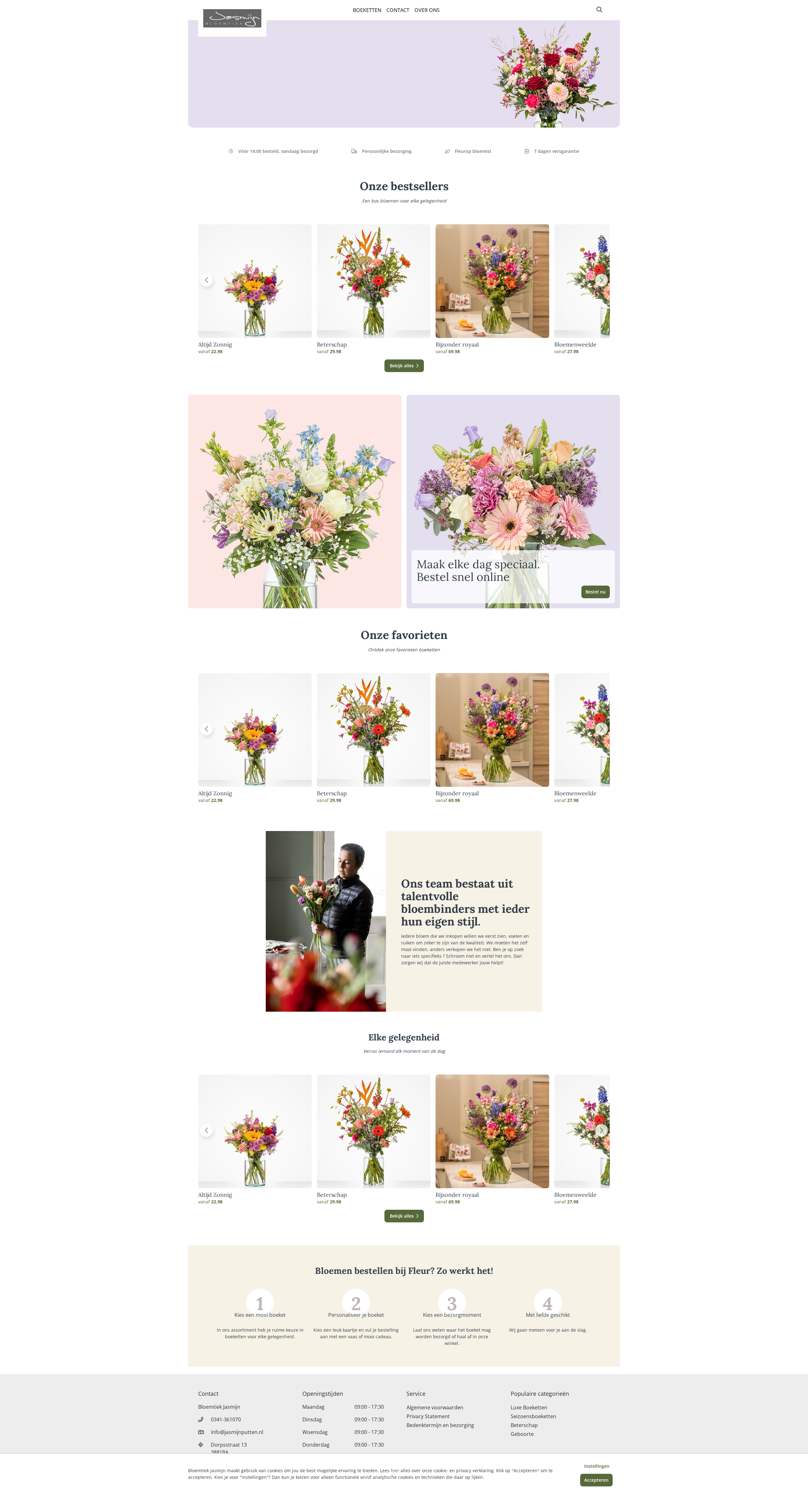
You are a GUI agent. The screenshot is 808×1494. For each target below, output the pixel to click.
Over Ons (427, 10)
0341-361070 (226, 1419)
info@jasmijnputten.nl (237, 1432)
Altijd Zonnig (215, 344)
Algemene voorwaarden (435, 1407)
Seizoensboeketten (533, 1416)
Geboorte (522, 1434)
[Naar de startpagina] (232, 18)
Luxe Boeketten (529, 1407)
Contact (397, 10)
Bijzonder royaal (457, 344)
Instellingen (596, 1466)
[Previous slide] (206, 280)
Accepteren (596, 1480)
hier (395, 1470)
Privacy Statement (428, 1416)
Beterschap (332, 344)
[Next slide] (601, 280)
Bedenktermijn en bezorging (440, 1425)
